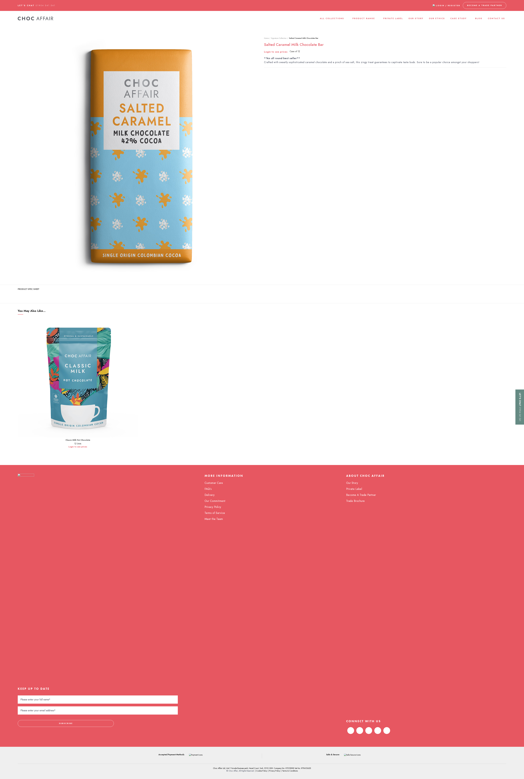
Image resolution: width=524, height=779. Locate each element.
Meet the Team (214, 519)
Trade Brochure (355, 501)
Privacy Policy (213, 507)
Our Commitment (215, 501)
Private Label (354, 489)
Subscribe (66, 723)
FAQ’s (208, 489)
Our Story (352, 483)
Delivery (210, 495)
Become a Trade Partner (484, 5)
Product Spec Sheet (28, 289)
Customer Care (214, 483)
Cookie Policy (261, 770)
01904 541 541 (45, 5)
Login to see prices (276, 52)
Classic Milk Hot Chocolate (78, 440)
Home (266, 38)
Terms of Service (215, 513)
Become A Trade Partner (361, 495)
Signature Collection (279, 38)
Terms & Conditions (290, 770)
